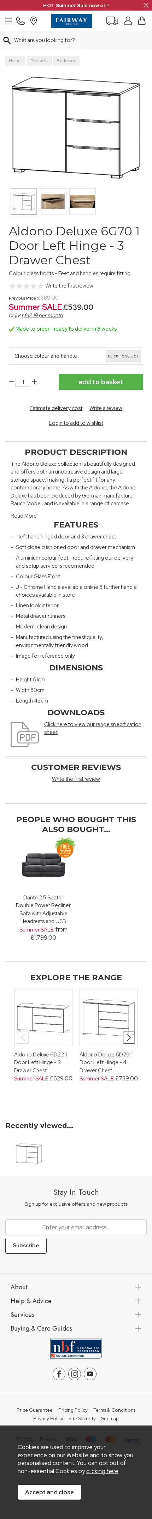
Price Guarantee (35, 1410)
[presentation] (23, 1037)
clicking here (102, 1471)
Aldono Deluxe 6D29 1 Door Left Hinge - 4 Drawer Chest (106, 1062)
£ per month (43, 315)
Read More (24, 515)
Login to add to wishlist (76, 423)
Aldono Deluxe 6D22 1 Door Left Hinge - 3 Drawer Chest (40, 1062)
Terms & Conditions (114, 1410)
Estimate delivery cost (56, 408)
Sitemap (110, 1419)
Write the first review (69, 285)
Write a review (105, 408)
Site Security (82, 1419)
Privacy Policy (48, 1419)
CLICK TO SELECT (123, 356)
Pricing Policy (73, 1410)
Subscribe (26, 1245)
